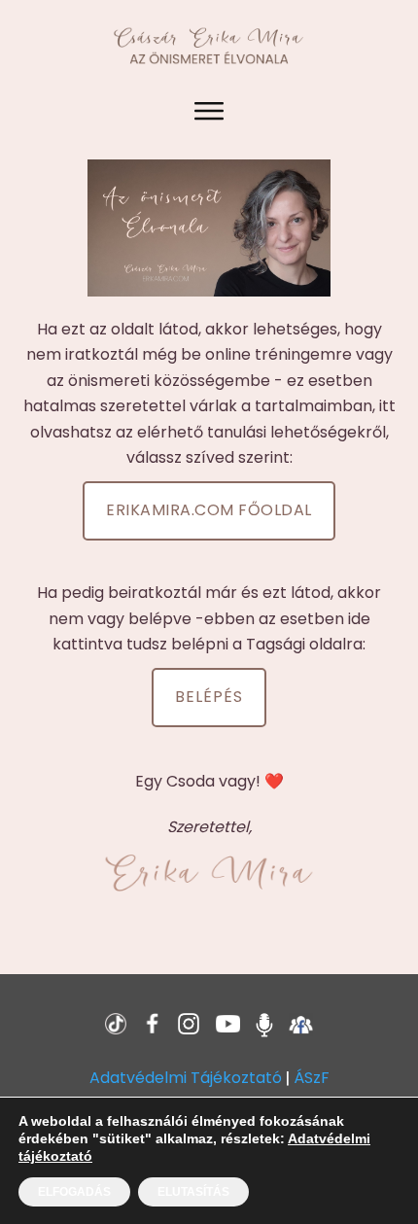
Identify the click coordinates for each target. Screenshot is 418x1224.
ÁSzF (312, 1078)
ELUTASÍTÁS (193, 1192)
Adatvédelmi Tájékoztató (185, 1078)
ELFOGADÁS (74, 1192)
